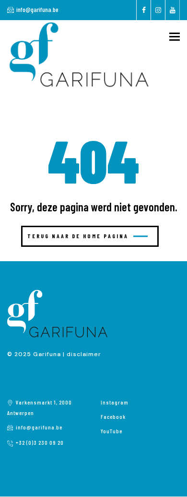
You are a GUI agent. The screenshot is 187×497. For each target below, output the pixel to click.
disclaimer (84, 354)
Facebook (113, 416)
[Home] (79, 54)
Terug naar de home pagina (78, 235)
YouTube (111, 431)
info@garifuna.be (37, 9)
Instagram (115, 402)
